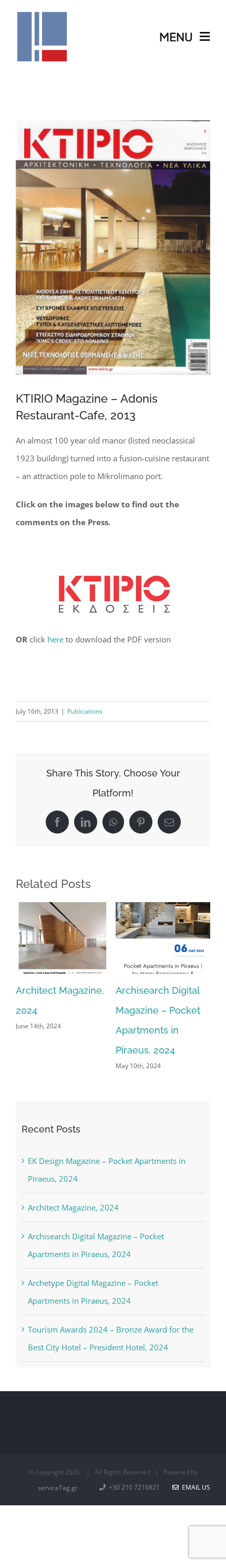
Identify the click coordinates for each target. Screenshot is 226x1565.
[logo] (42, 14)
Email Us (194, 1487)
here (55, 639)
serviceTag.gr (58, 1487)
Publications (84, 711)
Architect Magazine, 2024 (73, 1207)
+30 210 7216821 (133, 1487)
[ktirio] (113, 555)
